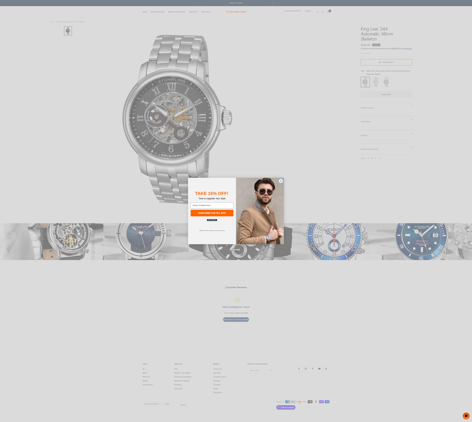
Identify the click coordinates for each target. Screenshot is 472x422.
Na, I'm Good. (212, 220)
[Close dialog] (281, 181)
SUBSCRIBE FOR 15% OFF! (212, 212)
